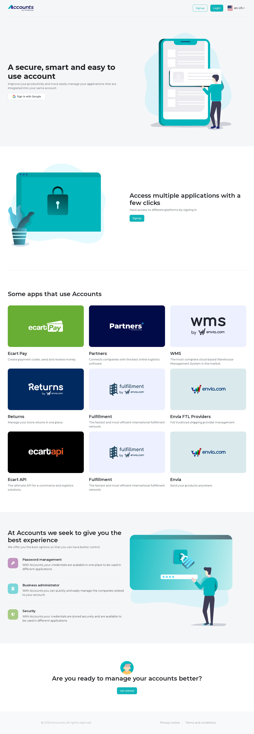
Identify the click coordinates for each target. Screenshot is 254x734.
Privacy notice (170, 722)
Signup (200, 8)
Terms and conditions (200, 722)
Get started (127, 690)
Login (216, 8)
